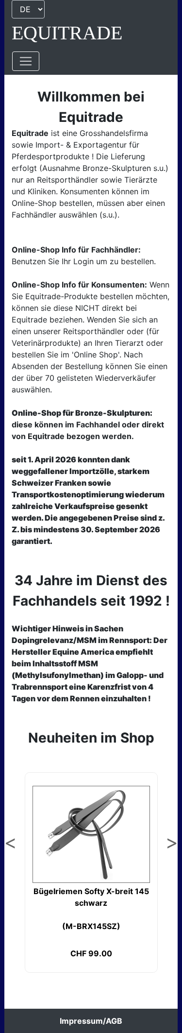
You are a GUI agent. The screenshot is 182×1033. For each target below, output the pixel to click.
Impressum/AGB (91, 1021)
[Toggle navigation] (25, 61)
